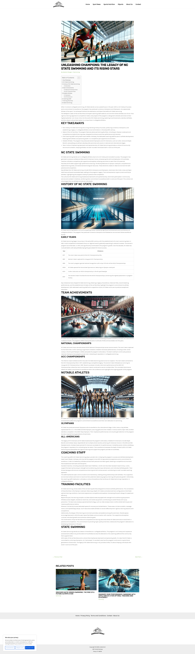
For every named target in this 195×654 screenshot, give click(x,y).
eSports (120, 4)
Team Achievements (68, 87)
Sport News (97, 4)
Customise (10, 647)
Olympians (67, 95)
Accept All (29, 647)
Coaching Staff (67, 99)
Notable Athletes (67, 93)
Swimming (76, 72)
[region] (20, 643)
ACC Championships (71, 91)
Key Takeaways (67, 80)
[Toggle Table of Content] (78, 78)
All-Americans (69, 96)
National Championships (71, 89)
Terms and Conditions (98, 616)
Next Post (138, 557)
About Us (129, 4)
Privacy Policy (85, 616)
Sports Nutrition (109, 4)
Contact (138, 4)
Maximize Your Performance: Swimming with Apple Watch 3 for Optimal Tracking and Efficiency (116, 595)
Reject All (19, 647)
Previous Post (57, 557)
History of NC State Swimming (71, 84)
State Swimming (67, 102)
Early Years (67, 85)
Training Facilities (68, 100)
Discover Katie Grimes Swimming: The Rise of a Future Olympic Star (75, 593)
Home (88, 4)
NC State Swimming (68, 82)
